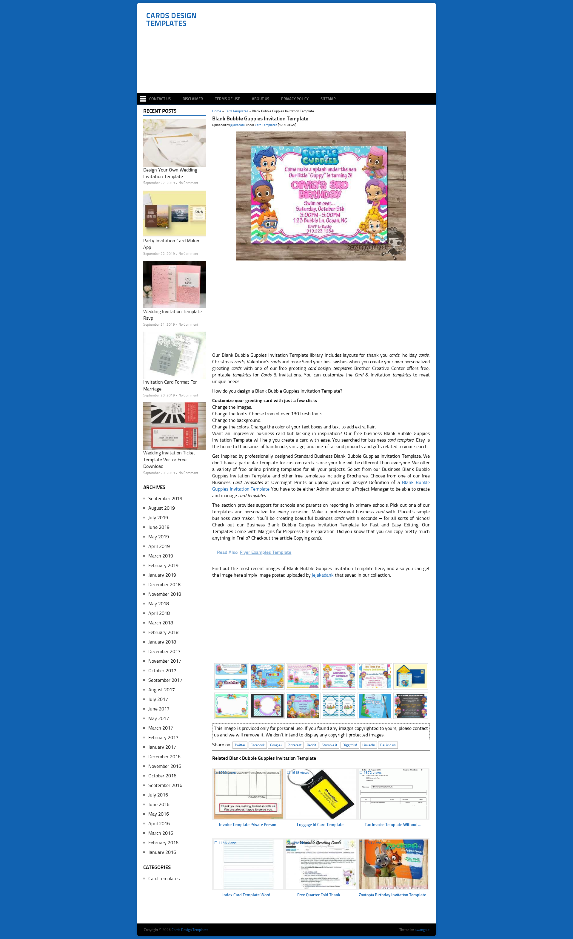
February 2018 (163, 632)
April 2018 (159, 613)
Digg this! (350, 745)
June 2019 (159, 527)
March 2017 (160, 728)
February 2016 (163, 842)
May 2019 (158, 537)
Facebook (258, 745)
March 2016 (160, 833)
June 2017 (159, 709)
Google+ (276, 745)
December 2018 (164, 584)
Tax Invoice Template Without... (392, 824)
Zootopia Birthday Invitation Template (392, 894)
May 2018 (158, 603)
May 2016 (158, 814)
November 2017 (164, 661)
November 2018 (164, 594)
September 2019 (165, 498)
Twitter (240, 745)
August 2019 (161, 508)
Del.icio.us (388, 745)
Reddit (311, 745)
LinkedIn (368, 745)
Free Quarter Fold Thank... (320, 894)
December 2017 (164, 651)
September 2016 (165, 785)
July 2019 (158, 517)
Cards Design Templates (171, 19)
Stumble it (329, 745)
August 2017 (161, 690)
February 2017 (163, 737)
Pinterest (294, 745)
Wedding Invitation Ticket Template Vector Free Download (169, 459)
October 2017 (162, 670)
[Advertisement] (289, 75)
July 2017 (158, 699)
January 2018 (162, 642)
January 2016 (162, 852)
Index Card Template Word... (247, 894)
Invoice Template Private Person (247, 824)
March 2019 (160, 556)
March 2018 (160, 623)
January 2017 (162, 747)
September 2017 (165, 680)
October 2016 (162, 776)
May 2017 (158, 718)
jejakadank (237, 125)
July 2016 (158, 795)
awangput (422, 930)
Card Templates (266, 125)
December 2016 (164, 756)
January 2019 (162, 575)
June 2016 (159, 804)
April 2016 (159, 823)
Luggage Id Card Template (320, 824)
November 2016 (164, 766)
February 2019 (163, 565)
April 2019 (159, 546)
